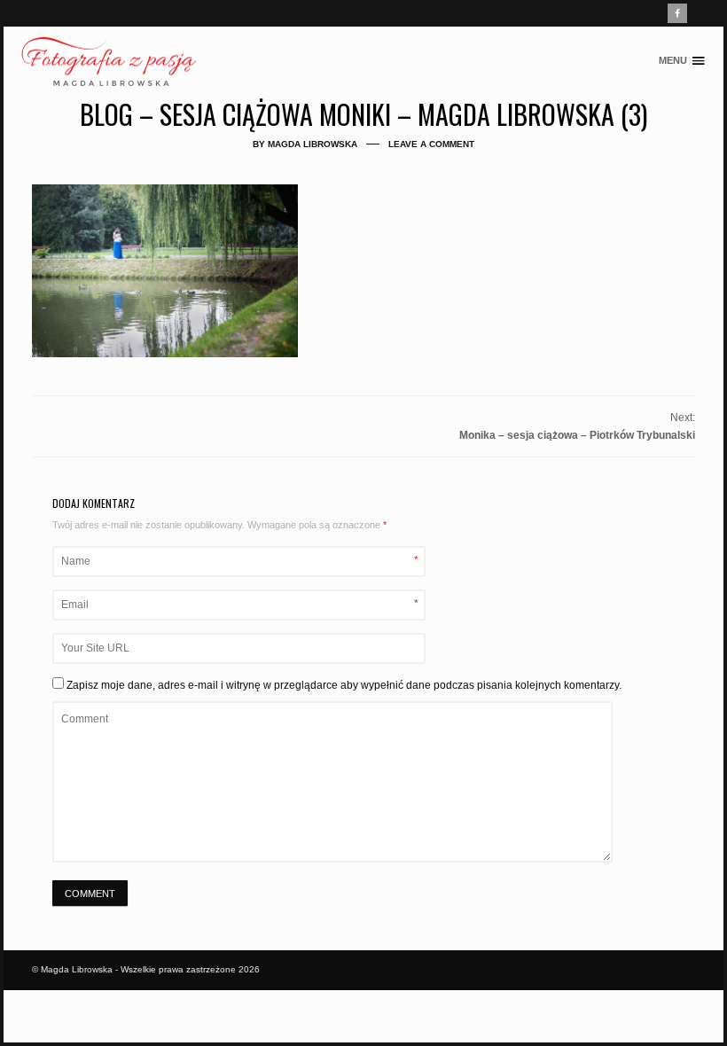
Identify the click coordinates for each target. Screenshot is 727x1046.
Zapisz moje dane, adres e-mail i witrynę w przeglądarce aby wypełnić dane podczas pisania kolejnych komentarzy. (343, 685)
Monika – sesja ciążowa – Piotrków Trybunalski (577, 435)
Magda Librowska (312, 144)
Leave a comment (431, 144)
